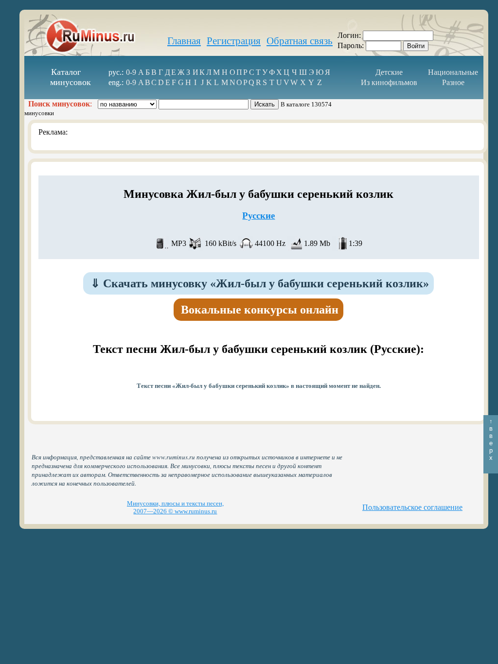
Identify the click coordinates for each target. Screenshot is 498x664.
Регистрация (234, 41)
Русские (258, 215)
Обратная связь (300, 41)
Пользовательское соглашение (412, 507)
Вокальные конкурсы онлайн (259, 309)
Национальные (453, 72)
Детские (389, 72)
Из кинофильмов (389, 82)
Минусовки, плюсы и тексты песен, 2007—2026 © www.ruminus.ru (175, 507)
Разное (453, 82)
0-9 (131, 72)
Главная (184, 41)
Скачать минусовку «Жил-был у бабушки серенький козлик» (259, 283)
